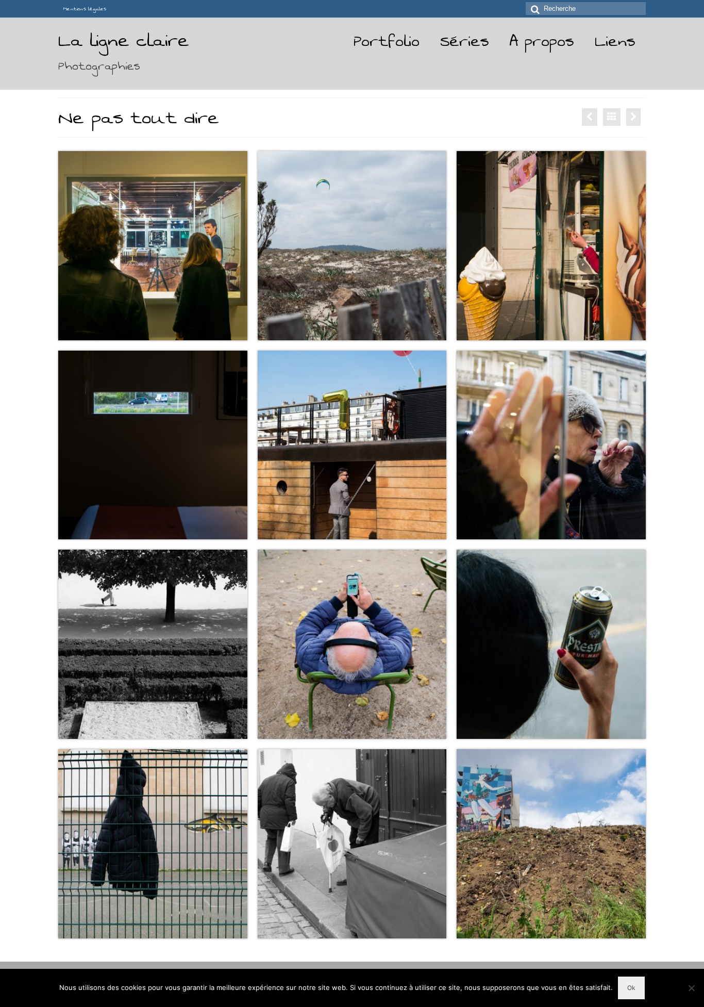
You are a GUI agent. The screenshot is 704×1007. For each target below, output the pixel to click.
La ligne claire (123, 40)
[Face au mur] (589, 117)
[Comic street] (633, 117)
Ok (631, 988)
